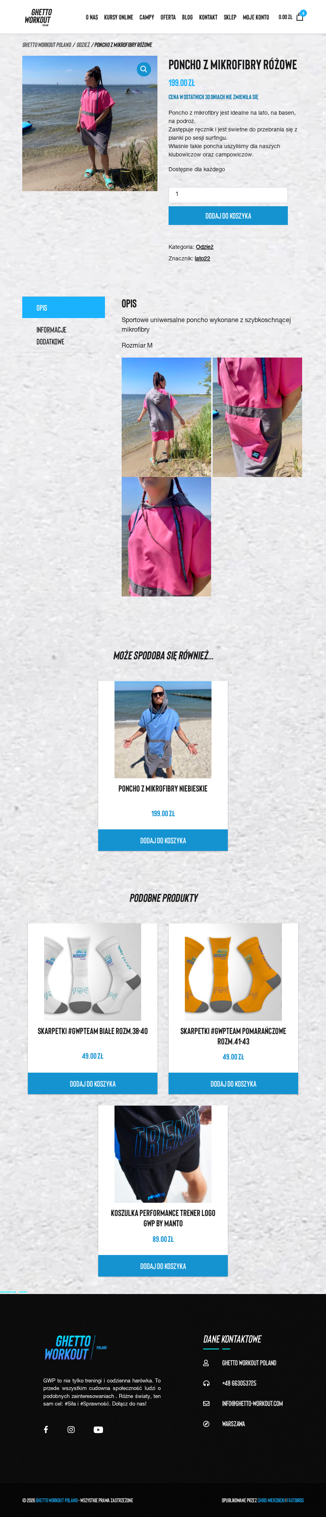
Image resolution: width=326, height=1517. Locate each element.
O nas (92, 17)
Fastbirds (295, 1500)
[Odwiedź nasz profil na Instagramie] (71, 1429)
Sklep (230, 17)
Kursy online (118, 17)
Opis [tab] (42, 307)
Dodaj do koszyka (228, 215)
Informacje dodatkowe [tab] (51, 335)
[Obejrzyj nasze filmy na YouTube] (98, 1429)
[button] (144, 69)
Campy (147, 17)
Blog (187, 17)
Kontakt (208, 17)
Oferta (168, 17)
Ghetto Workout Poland (46, 44)
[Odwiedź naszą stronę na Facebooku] (46, 1429)
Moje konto (256, 17)
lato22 (202, 259)
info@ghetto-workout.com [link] (252, 1403)
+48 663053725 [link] (239, 1382)
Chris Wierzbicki (271, 1500)
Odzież (82, 44)
